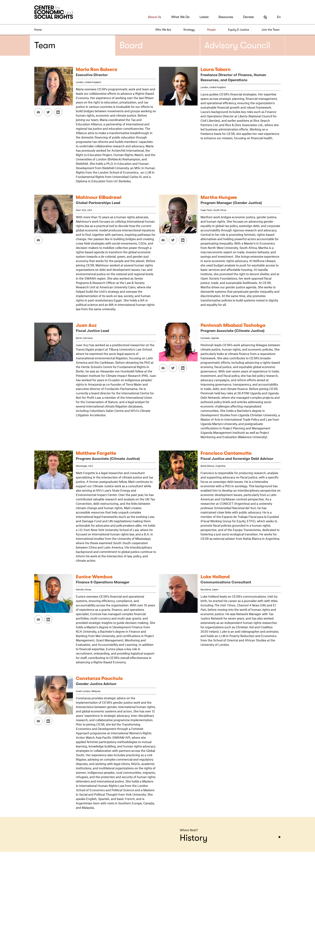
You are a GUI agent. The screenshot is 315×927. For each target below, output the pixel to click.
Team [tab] (44, 45)
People (211, 29)
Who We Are (163, 29)
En (279, 17)
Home (38, 29)
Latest (204, 17)
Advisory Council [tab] (237, 45)
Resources (226, 17)
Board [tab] (131, 45)
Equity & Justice (238, 29)
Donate (248, 17)
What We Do (180, 17)
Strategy (189, 29)
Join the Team (270, 29)
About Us (154, 17)
